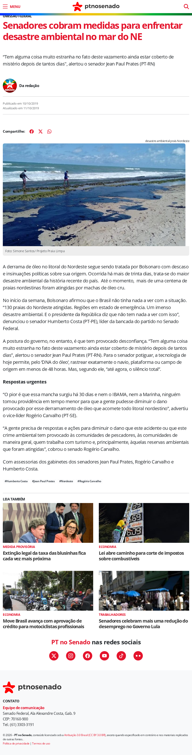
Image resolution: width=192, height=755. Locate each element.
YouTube (104, 655)
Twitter (54, 655)
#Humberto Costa (16, 481)
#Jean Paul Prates (43, 481)
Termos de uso (41, 743)
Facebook (87, 655)
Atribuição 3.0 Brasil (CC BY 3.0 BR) (85, 735)
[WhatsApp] (49, 131)
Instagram (70, 655)
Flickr (138, 655)
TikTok (121, 655)
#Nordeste (66, 481)
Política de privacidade (16, 743)
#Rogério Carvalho (89, 481)
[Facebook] (32, 131)
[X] (40, 131)
